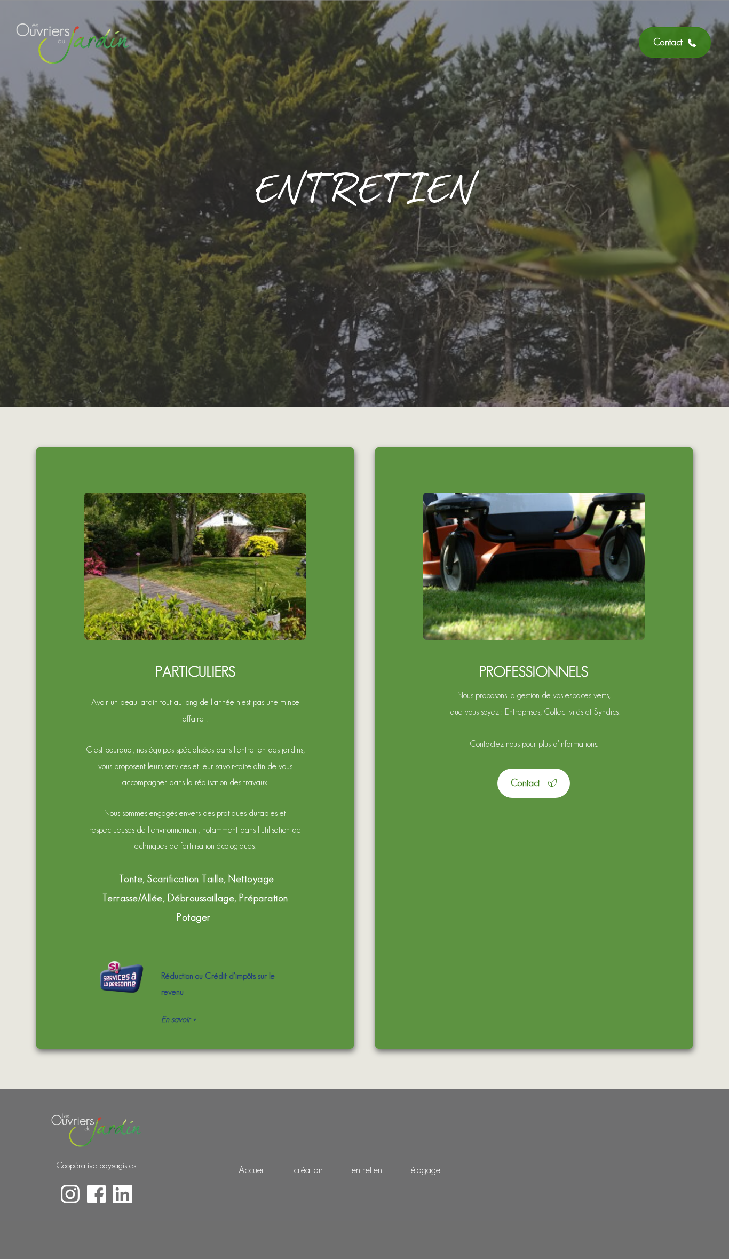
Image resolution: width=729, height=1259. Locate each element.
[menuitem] (252, 1170)
